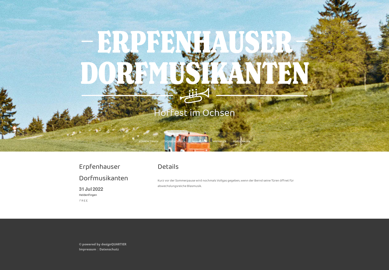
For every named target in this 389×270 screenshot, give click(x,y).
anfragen (219, 141)
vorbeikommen (175, 141)
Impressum (87, 249)
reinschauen (241, 141)
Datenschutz (109, 249)
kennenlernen (148, 141)
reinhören (199, 141)
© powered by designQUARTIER (102, 244)
